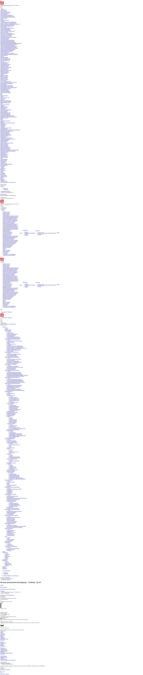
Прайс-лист (2, 637)
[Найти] (1, 8)
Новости (2, 644)
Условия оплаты (3, 656)
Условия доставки (3, 657)
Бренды (1, 635)
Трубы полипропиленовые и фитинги (14, 379)
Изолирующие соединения (14, 444)
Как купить (7, 562)
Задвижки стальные (13, 397)
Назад (7, 327)
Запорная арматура (10, 393)
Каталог (6, 328)
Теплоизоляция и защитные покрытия (14, 511)
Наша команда (3, 642)
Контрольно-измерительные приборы (14, 489)
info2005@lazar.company (5, 191)
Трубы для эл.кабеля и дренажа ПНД (14, 359)
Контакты (2, 636)
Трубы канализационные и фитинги (14, 372)
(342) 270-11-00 (3, 181)
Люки (8, 538)
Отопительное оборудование (12, 496)
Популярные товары (4, 638)
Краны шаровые (12, 432)
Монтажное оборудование (12, 525)
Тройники (11, 465)
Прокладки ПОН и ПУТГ (14, 460)
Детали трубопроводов (11, 440)
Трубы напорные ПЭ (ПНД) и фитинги (14, 340)
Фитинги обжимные (11, 530)
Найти (2, 668)
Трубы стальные (10, 332)
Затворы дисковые (12, 405)
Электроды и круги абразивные (13, 548)
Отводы (10, 450)
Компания (2, 639)
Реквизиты (2, 652)
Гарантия (2, 658)
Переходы (11, 455)
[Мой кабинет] (0, 310)
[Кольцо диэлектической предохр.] (7, 595)
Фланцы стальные (12, 473)
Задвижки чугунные (13, 425)
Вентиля (11, 418)
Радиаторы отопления (13, 503)
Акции (1, 632)
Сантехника (9, 544)
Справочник (2, 633)
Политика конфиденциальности (6, 653)
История (2, 641)
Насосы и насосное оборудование (13, 517)
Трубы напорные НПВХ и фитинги (14, 354)
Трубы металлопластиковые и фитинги (14, 385)
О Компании (7, 554)
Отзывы (2, 643)
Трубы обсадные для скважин (12, 366)
